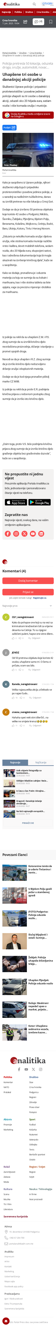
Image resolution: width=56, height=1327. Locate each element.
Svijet (31, 1177)
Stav (31, 1082)
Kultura (8, 1189)
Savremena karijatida (16, 1216)
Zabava (7, 1177)
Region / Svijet (37, 1167)
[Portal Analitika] (11, 4)
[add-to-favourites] (51, 22)
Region (32, 1172)
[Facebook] (8, 534)
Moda (6, 1182)
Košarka (33, 1129)
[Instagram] (16, 534)
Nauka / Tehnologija (40, 1189)
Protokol (7, 1092)
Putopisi (33, 1112)
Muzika (7, 1199)
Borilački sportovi (37, 1154)
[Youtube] (33, 534)
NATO (6, 1087)
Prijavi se (28, 592)
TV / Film (7, 1204)
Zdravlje (33, 1102)
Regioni (32, 1097)
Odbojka (33, 1144)
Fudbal (32, 1124)
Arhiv (6, 1261)
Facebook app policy (13, 1286)
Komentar (8, 1082)
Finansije (8, 1124)
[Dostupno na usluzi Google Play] (39, 502)
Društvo (29, 12)
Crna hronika (43, 12)
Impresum (9, 1256)
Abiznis (8, 1119)
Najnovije (6, 12)
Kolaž (7, 1167)
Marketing (8, 1129)
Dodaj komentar (28, 580)
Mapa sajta (9, 1281)
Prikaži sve (28, 823)
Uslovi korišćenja (12, 1276)
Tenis (31, 1149)
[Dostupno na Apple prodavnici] (16, 502)
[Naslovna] (6, 1321)
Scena (6, 1194)
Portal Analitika (9, 53)
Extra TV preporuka (13, 1303)
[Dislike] (20, 638)
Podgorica (34, 1092)
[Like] (13, 638)
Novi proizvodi (36, 1199)
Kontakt (8, 1266)
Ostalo (32, 1159)
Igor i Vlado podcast (13, 1298)
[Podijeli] (25, 22)
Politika (18, 12)
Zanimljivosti (9, 1172)
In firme (33, 1194)
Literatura (8, 1209)
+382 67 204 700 (16, 1237)
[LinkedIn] (41, 534)
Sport (32, 1119)
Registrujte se (39, 598)
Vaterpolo (33, 1139)
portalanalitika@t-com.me (21, 1243)
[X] (24, 534)
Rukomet (33, 1134)
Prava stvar (34, 1107)
